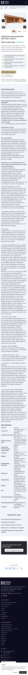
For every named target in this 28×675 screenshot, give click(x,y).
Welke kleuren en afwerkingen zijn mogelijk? (12, 527)
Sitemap (3, 644)
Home (1, 7)
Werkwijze (3, 638)
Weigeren (15, 672)
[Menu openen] (25, 2)
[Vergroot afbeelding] (24, 27)
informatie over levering (20, 80)
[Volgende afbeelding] (24, 20)
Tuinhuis (3, 608)
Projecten (3, 618)
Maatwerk (3, 614)
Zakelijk (3, 642)
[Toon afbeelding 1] (14, 31)
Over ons (3, 636)
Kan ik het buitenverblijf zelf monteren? (11, 525)
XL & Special (4, 612)
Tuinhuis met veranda (6, 604)
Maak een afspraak (10, 72)
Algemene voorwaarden (6, 630)
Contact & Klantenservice (6, 624)
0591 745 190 (8, 76)
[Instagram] (1, 596)
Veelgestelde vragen (6, 626)
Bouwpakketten (4, 616)
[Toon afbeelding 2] (19, 31)
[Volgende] (25, 31)
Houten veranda (4, 606)
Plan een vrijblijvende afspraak (14, 550)
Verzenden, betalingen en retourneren (9, 628)
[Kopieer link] (21, 568)
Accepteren (23, 672)
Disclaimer (3, 634)
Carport (2, 610)
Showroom (3, 640)
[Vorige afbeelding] (3, 20)
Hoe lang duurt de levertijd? (8, 522)
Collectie (6, 7)
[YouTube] (6, 596)
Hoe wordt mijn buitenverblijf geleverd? (11, 519)
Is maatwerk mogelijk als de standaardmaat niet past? (12, 531)
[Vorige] (3, 31)
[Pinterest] (4, 596)
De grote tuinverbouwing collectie (8, 602)
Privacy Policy (4, 632)
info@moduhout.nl (7, 657)
